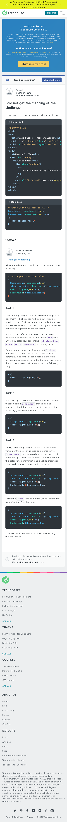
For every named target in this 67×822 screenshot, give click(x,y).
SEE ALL (7, 621)
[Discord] (52, 810)
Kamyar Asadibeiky (19, 259)
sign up (33, 562)
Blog (4, 705)
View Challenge (52, 80)
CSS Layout (8, 680)
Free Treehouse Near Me (14, 755)
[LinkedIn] (33, 810)
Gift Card (6, 724)
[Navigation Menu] (62, 13)
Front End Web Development (16, 596)
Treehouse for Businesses (14, 764)
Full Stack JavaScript (12, 601)
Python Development (12, 606)
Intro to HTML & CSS (12, 671)
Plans (4, 737)
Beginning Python (11, 638)
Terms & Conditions (14, 817)
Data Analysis (8, 610)
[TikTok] (46, 810)
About (5, 701)
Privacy (30, 817)
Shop (4, 751)
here (51, 42)
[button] (7, 4)
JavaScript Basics (10, 666)
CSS (7, 80)
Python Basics (9, 675)
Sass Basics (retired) (24, 80)
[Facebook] (27, 810)
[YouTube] (21, 810)
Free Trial (51, 13)
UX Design (7, 615)
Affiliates (6, 742)
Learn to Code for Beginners (16, 634)
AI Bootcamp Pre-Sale (21, 2)
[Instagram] (40, 810)
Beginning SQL (9, 643)
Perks (4, 746)
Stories (5, 715)
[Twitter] (15, 810)
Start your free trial (34, 64)
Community (8, 710)
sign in (22, 562)
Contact (6, 719)
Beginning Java (10, 647)
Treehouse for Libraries (13, 760)
